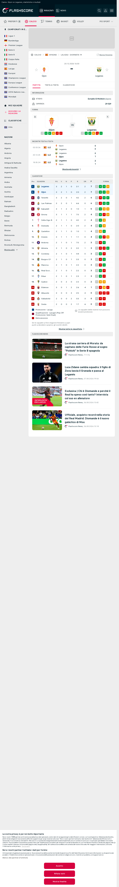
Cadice (44, 282)
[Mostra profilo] (44, 70)
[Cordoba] (38, 253)
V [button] (61, 181)
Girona (44, 214)
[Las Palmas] (38, 203)
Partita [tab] (36, 85)
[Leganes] (38, 186)
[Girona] (38, 214)
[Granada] (38, 225)
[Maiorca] (38, 265)
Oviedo (44, 237)
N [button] (66, 181)
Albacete (45, 293)
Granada (45, 226)
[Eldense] (38, 287)
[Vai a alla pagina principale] (19, 10)
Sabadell (45, 209)
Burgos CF (46, 259)
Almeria (44, 248)
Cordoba (45, 254)
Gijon (44, 76)
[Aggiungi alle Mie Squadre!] (36, 69)
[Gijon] (38, 192)
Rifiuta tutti (59, 874)
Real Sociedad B (46, 270)
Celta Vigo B (46, 220)
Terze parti (26, 846)
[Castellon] (38, 231)
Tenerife (44, 197)
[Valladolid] (38, 298)
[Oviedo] (38, 237)
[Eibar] (38, 276)
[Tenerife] (38, 197)
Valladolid (45, 298)
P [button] (71, 181)
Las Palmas (46, 203)
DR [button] (85, 181)
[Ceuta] (38, 304)
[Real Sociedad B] (38, 270)
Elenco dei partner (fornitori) (15, 858)
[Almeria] (38, 248)
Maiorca (44, 265)
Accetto (59, 866)
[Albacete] (38, 293)
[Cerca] (99, 10)
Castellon (45, 231)
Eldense (44, 287)
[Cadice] (38, 281)
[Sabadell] (38, 209)
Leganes (99, 76)
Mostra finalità (59, 881)
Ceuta (43, 304)
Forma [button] (106, 181)
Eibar (43, 276)
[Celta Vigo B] (38, 220)
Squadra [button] (41, 181)
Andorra (44, 242)
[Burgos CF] (38, 259)
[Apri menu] (111, 10)
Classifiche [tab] (69, 85)
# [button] (32, 181)
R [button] (77, 181)
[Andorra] (38, 242)
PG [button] (56, 181)
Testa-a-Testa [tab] (52, 85)
